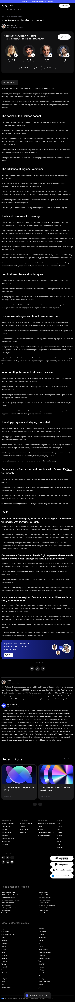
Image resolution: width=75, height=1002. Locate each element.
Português (42, 967)
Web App (4, 835)
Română (4, 967)
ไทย (40, 961)
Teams (40, 826)
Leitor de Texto (43, 913)
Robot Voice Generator (45, 900)
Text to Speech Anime (7, 902)
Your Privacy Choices (11, 998)
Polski (3, 952)
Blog (58, 829)
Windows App (6, 832)
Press (58, 844)
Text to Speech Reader (45, 895)
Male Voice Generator (45, 897)
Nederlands (42, 937)
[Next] (40, 804)
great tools (49, 222)
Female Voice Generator (8, 897)
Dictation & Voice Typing (8, 892)
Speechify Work (25, 832)
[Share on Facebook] (32, 668)
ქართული (42, 970)
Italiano (3, 946)
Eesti (3, 976)
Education (41, 829)
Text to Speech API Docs (46, 832)
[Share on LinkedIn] (43, 668)
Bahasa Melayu (6, 988)
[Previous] (35, 804)
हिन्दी (40, 943)
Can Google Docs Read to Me (47, 905)
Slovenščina (43, 973)
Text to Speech (11, 38)
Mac (28, 487)
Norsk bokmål (43, 949)
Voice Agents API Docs (45, 835)
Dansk (3, 937)
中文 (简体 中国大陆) (8, 935)
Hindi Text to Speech (44, 908)
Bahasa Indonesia (44, 982)
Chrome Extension (7, 838)
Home (3, 10)
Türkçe (3, 964)
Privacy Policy (34, 998)
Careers (59, 832)
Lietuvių (41, 979)
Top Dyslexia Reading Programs (10, 900)
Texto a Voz (4, 913)
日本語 (41, 946)
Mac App (4, 829)
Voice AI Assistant (44, 892)
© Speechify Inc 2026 (46, 998)
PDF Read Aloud (6, 910)
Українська (42, 955)
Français (4, 940)
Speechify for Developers (46, 824)
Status (59, 841)
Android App (5, 826)
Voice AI (23, 36)
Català (41, 985)
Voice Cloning (24, 829)
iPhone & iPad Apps (7, 824)
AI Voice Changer (43, 902)
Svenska (4, 961)
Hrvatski (41, 976)
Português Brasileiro (45, 952)
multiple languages (57, 487)
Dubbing (22, 826)
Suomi (41, 940)
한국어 (3, 949)
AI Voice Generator (26, 824)
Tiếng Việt (42, 964)
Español (4, 958)
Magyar (41, 929)
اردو (40, 988)
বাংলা (2, 985)
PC (21, 487)
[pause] (27, 995)
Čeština (41, 935)
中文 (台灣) (42, 932)
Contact (59, 826)
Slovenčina (5, 973)
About (59, 824)
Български (4, 970)
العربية (3, 929)
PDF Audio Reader (6, 905)
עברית (3, 982)
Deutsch (4, 943)
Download (4, 844)
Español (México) (44, 958)
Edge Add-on (5, 841)
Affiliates (59, 835)
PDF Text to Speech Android (9, 895)
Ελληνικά (4, 979)
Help (58, 838)
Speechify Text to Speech (46, 479)
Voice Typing (25, 38)
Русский (4, 955)
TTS (8, 10)
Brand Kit (60, 847)
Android (17, 487)
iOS (11, 487)
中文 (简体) (5, 932)
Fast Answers (38, 38)
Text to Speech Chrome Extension (11, 908)
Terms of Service (23, 998)
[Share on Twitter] (37, 668)
